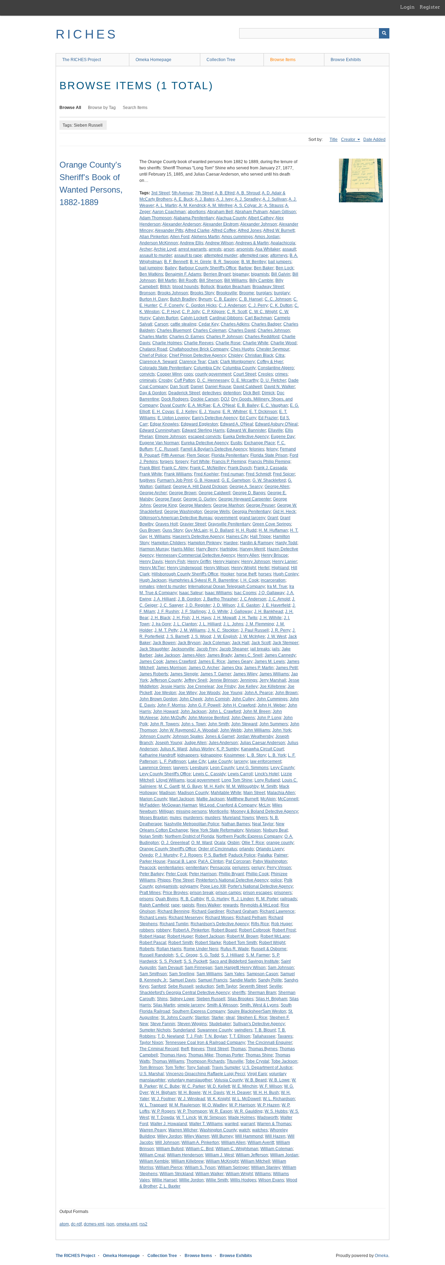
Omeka (381, 1255)
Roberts (146, 948)
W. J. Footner (163, 1098)
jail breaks (260, 649)
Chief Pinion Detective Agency (197, 355)
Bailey (171, 267)
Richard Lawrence (277, 911)
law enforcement (265, 761)
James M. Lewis (269, 661)
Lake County (220, 761)
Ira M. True (277, 586)
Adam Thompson (155, 218)
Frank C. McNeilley (208, 467)
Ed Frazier (268, 417)
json (110, 1224)
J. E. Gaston (248, 605)
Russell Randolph (156, 955)
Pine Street (183, 880)
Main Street (254, 792)
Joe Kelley (248, 686)
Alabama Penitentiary (193, 218)
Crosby (165, 380)
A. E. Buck (183, 199)
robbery (163, 930)
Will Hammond (249, 1136)
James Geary (239, 661)
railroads (288, 898)
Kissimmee (234, 755)
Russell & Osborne (268, 948)
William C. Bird (199, 1148)
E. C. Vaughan (274, 405)
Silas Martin (164, 1005)
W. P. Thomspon (192, 1111)
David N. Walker (279, 386)
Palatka (265, 855)
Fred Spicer (284, 474)
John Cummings (272, 699)
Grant (272, 517)
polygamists (166, 886)
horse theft (246, 574)
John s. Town (193, 724)
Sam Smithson (153, 973)
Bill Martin (167, 280)
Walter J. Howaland (168, 1123)
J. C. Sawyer (171, 605)
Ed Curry (248, 417)
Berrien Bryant (216, 274)
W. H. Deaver (238, 1092)
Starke (217, 1017)
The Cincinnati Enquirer (269, 1042)
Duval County (173, 405)
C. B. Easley (225, 299)
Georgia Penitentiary (251, 511)
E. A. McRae (199, 405)
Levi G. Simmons (252, 767)
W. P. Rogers (163, 1111)
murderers (193, 817)
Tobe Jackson (284, 1061)
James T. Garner (215, 674)
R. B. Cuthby (192, 898)
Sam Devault (170, 967)
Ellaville (275, 430)
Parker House (152, 861)
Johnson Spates (187, 736)
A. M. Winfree (220, 205)
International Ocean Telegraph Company (226, 586)
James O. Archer (203, 667)
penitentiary (197, 867)
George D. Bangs (249, 492)
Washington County (218, 1130)
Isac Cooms (245, 592)
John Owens (243, 717)
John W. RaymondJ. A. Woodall (188, 730)
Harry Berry (207, 549)
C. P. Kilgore (213, 311)
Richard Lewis (153, 917)
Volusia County (228, 1080)
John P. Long (269, 717)
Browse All (70, 107)
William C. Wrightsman (237, 1148)
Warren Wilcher (182, 1130)
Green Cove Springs (271, 524)
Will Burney (222, 1136)
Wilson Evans (271, 1180)
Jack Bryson (189, 642)
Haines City (237, 536)
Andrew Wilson (219, 243)
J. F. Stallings (193, 611)
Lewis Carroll (240, 773)
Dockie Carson (205, 399)
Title (334, 139)
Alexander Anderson (181, 224)
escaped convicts (204, 436)
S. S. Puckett (195, 961)
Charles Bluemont (174, 330)
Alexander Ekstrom (220, 224)
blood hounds (185, 286)
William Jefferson (252, 1155)
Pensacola (220, 867)
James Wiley (245, 674)
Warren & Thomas (274, 1123)
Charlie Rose (228, 342)
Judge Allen (195, 742)
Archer (145, 249)
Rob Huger (281, 923)
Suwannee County (214, 1030)
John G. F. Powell (204, 705)
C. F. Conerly (171, 305)
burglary (282, 292)
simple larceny (191, 1005)
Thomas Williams (168, 1061)
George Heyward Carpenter (244, 499)
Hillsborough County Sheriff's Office (185, 574)
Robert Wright (272, 942)
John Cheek (190, 699)
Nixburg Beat (275, 830)
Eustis (236, 442)
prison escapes (257, 892)
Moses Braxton (153, 817)
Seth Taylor (226, 986)
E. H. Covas (163, 411)
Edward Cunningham (159, 430)
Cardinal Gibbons (226, 317)
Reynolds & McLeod (259, 905)
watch (244, 1130)
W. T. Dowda (162, 1117)
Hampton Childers (168, 542)
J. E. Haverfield (276, 605)
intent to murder (171, 586)
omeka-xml (126, 1224)
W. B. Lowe (279, 1080)
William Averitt (261, 1142)
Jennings (248, 680)
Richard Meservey (186, 917)
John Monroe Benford (208, 717)
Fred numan (232, 474)
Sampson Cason (262, 973)
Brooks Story (202, 292)
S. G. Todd (209, 955)
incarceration (273, 580)
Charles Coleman (209, 330)
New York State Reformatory (216, 830)
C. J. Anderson (232, 305)
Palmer (281, 855)
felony (272, 449)
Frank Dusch (240, 467)
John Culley (243, 699)
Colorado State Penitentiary (165, 367)
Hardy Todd (286, 542)
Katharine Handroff (157, 755)
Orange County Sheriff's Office (167, 848)
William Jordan (284, 1155)
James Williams (274, 674)
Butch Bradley (183, 299)
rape (175, 905)
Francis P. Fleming (229, 461)
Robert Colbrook (254, 930)
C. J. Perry (258, 305)
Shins (162, 998)
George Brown (182, 492)
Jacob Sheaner (233, 649)
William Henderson (185, 1155)
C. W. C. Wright (263, 311)
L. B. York (277, 755)
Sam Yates (234, 973)
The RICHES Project (81, 59)
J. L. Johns (233, 624)
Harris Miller (182, 549)
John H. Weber (272, 705)
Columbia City (207, 367)
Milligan (166, 811)
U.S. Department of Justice (267, 1067)
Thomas (238, 1048)
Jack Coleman (216, 642)
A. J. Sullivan (274, 199)
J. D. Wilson (224, 605)
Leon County (222, 767)
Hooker (227, 574)
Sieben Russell (210, 998)
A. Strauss (273, 205)
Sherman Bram (262, 992)
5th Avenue (182, 193)
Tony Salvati (198, 1067)
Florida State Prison (269, 455)
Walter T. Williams (205, 1123)
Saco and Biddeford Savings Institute (244, 961)
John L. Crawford (225, 711)
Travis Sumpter (226, 1067)
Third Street (217, 1048)
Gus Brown (149, 530)
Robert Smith (180, 942)
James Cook (151, 661)
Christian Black (259, 355)
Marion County (153, 798)
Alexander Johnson (258, 224)
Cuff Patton (184, 380)
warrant (248, 1123)
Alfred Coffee (223, 230)
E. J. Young (209, 411)
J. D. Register (198, 605)
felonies (256, 449)
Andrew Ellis (191, 243)
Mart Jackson (181, 798)
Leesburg (199, 767)
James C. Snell (248, 655)
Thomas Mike (200, 1055)
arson (229, 249)
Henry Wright (243, 567)
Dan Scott (179, 386)
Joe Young (232, 692)
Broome (246, 292)
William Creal (152, 1155)
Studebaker (220, 1023)
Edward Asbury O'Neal (276, 424)
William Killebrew (187, 1161)
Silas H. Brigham (271, 998)
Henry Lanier (284, 561)
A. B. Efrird (225, 193)
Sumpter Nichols (155, 1030)
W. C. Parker (193, 1086)
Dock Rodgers (174, 399)
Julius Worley (202, 749)
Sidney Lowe (182, 998)
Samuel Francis (212, 980)
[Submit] (384, 33)
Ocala (219, 842)
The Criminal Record (159, 1048)
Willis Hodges (243, 1180)
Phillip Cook (257, 873)
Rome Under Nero (201, 948)
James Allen (193, 655)
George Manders (195, 505)
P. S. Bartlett (215, 855)
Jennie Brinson (223, 680)
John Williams (257, 730)
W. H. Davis (213, 1092)
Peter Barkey (151, 873)
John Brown (286, 692)
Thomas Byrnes (262, 1048)
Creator (348, 139)
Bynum (205, 299)
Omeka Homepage (153, 59)
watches (260, 1130)
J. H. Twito (247, 617)
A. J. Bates (205, 199)
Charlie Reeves (198, 342)
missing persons (191, 811)
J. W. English (225, 636)
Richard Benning (173, 911)
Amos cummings (237, 236)
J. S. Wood (201, 636)
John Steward (244, 724)
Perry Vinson (279, 867)
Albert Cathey (261, 218)
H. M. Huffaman (273, 530)
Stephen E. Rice (252, 1017)
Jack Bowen (164, 642)
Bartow (245, 267)
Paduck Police (242, 855)
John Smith (218, 724)
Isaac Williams (218, 592)
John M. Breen (256, 711)
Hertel (263, 567)
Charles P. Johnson (224, 336)
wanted (231, 1123)
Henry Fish (175, 561)
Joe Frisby (226, 686)
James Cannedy (280, 655)
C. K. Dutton (281, 305)
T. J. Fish (194, 1036)
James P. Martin (259, 667)
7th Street (204, 193)
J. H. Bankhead (268, 611)
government (226, 517)
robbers (146, 930)
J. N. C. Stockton (223, 630)
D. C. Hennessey (213, 380)
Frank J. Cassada (270, 467)
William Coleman (276, 1148)
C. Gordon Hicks (201, 305)
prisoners (283, 892)
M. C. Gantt (169, 786)
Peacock (147, 867)
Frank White (150, 474)
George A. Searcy (245, 486)
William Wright (239, 1173)
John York (281, 730)
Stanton (202, 1017)
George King (165, 505)
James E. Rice (211, 661)
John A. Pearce (258, 692)
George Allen (277, 486)
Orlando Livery (270, 848)
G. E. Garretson (235, 480)
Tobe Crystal (257, 1061)
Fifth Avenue (173, 455)
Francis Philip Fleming (269, 461)
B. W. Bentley (253, 261)
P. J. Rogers (191, 855)
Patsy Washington (270, 861)
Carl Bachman (258, 317)
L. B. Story (256, 755)
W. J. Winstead (191, 1098)
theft (185, 1048)
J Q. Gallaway (271, 592)
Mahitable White (226, 792)
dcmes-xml (94, 1224)
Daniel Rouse (218, 386)
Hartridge (228, 549)
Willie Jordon (191, 1180)
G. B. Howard (206, 480)
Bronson (147, 292)
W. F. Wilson (270, 1086)
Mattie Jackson (210, 798)
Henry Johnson (255, 561)
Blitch (165, 286)
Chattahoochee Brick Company (198, 349)
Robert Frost (284, 930)
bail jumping (151, 267)
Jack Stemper (285, 642)
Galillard (163, 486)
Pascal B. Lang (182, 861)
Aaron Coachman (169, 211)
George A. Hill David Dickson (200, 486)
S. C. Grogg (186, 955)
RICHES (87, 34)
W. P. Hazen (268, 1105)
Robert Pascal (152, 942)
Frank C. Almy (175, 467)
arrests (215, 249)
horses (264, 574)
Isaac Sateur (191, 592)
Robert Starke (208, 942)
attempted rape (254, 255)
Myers (262, 817)
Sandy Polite (270, 980)
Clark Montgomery (237, 361)
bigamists (260, 274)
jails (276, 649)
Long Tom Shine (236, 780)
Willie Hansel (164, 1180)
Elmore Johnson (170, 436)
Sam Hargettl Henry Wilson (240, 967)
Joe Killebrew (272, 686)
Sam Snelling (181, 973)
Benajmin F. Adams (183, 274)
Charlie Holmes (167, 342)
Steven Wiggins (192, 1023)
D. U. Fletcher (273, 380)
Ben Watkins (151, 274)
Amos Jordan (267, 236)
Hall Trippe (260, 536)
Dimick (268, 392)
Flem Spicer (198, 455)
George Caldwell (214, 492)
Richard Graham (242, 911)
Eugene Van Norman (159, 442)
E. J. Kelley (186, 411)
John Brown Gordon (158, 699)
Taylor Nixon (151, 1042)
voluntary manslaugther (190, 1080)
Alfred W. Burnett (278, 230)
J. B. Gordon (189, 599)
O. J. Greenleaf (175, 842)
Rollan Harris (168, 948)
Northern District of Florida (189, 836)
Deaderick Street (184, 392)
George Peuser (260, 505)
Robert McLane (275, 936)
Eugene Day (282, 436)
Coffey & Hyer (270, 361)
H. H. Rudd (246, 530)
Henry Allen (248, 555)
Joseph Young (168, 742)
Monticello (218, 811)
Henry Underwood (184, 567)
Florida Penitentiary (229, 455)
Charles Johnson (274, 330)
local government (203, 780)
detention (232, 392)
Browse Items (283, 59)
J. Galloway (241, 611)
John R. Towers (164, 724)
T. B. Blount (265, 1030)
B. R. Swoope (226, 261)
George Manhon (228, 505)
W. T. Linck (186, 1117)
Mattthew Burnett (242, 798)
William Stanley (265, 1167)
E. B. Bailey (248, 405)
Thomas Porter (229, 1055)
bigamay (241, 274)
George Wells (217, 511)
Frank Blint (149, 467)
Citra (279, 355)
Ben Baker (264, 267)
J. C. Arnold (279, 599)
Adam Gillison (282, 211)
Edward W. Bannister (246, 430)
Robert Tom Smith (240, 942)
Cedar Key (209, 324)
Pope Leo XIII (213, 886)
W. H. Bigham (163, 1092)
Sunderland (184, 1030)
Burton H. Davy (153, 299)
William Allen (233, 1142)
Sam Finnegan (198, 967)
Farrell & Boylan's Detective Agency (213, 449)
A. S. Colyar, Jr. (248, 205)
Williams (263, 1173)
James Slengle (184, 674)
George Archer (153, 492)
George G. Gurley (199, 499)
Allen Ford (179, 236)
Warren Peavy (152, 1130)
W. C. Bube (169, 1086)
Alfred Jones (249, 230)
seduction (204, 986)
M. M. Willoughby (242, 786)
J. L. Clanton (185, 624)
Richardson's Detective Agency (220, 923)
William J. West (219, 1155)
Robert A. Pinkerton (191, 930)
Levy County (282, 767)
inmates (146, 586)
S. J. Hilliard (232, 955)
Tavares (284, 1036)
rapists (188, 905)
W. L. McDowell (246, 1098)
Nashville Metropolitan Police (191, 823)
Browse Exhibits (346, 59)
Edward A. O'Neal (236, 424)
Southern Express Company (198, 1011)
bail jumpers (279, 261)
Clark (213, 361)
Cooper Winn (169, 374)
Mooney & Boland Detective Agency (264, 811)
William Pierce (169, 1167)
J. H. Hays (201, 617)
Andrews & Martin (252, 243)
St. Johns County (177, 1017)
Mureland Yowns (238, 817)
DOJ (225, 399)
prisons (146, 898)
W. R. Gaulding (248, 1111)
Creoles (265, 374)
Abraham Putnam (251, 211)
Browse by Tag (102, 107)
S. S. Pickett (170, 961)
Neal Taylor (263, 823)
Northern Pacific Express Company (249, 836)
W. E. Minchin (244, 1086)
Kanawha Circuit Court (262, 749)
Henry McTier (152, 567)
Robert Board (224, 930)
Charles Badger (266, 324)
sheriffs (238, 992)
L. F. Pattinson (173, 761)
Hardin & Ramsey (256, 542)
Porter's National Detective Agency (260, 886)
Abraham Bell (220, 211)
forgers (166, 461)
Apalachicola (282, 243)
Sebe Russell (180, 986)
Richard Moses (219, 917)
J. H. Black (160, 617)
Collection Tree (221, 59)
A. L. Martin (166, 205)
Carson (161, 324)
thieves (197, 1048)
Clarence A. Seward (158, 361)
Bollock (208, 286)
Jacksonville (182, 649)
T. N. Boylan (215, 1036)
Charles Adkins (235, 324)
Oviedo (146, 855)
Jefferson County (166, 680)
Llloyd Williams (170, 780)
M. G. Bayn (191, 786)
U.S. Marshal (151, 1073)
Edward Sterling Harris (203, 430)
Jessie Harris (172, 686)
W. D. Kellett (218, 1086)
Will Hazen (275, 1136)
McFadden (149, 805)
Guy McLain (196, 530)
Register (430, 7)
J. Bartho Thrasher (220, 599)
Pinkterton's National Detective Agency (232, 880)
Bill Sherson (210, 280)
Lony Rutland (267, 780)
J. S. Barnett (177, 636)
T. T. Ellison (239, 1036)
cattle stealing (183, 324)
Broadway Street (268, 286)
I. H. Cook (249, 580)
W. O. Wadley (214, 1105)
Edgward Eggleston (199, 424)
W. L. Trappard (153, 1105)
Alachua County (231, 218)
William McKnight (222, 1161)
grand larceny (252, 517)
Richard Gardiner (208, 911)
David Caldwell (247, 386)
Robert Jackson (210, 936)
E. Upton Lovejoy (173, 417)
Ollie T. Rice (253, 842)
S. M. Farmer (258, 955)
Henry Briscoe (274, 555)
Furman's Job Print (174, 480)
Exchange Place (259, 442)
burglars (264, 292)
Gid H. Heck (284, 511)
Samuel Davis (182, 980)
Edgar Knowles (164, 424)
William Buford (170, 1148)
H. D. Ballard (222, 530)
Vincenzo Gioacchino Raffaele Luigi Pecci (205, 1073)
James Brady (219, 655)
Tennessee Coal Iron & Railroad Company (205, 1042)
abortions (196, 211)
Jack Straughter (154, 649)
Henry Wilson (216, 567)
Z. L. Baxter (169, 1186)
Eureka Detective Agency (204, 442)
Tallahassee (263, 1036)
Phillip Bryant (231, 873)
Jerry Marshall (272, 680)
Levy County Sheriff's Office (165, 773)
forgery (181, 461)
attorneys (279, 255)
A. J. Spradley (248, 199)
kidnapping (211, 755)
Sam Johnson (281, 967)
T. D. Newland (170, 1036)
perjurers (240, 867)
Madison (167, 792)
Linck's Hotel (267, 773)
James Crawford (180, 661)
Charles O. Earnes (186, 336)
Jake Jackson (167, 655)
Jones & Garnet (219, 736)
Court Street (244, 374)
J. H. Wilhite (270, 617)
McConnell (288, 798)
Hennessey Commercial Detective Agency (195, 555)
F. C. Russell (166, 449)
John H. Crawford (239, 705)
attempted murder (220, 255)
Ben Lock (284, 267)
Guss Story (172, 530)
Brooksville (226, 292)
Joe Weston (165, 692)
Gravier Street (193, 524)
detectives (211, 392)
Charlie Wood (283, 342)
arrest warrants (192, 249)
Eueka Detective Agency (246, 436)
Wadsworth (267, 1117)
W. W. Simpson (212, 1117)
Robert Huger (180, 936)
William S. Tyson (200, 1167)
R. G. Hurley (217, 898)
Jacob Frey (206, 649)
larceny (241, 761)
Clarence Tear (192, 361)
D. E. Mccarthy (244, 380)
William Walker (209, 1173)
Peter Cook (176, 873)
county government (213, 374)
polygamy (189, 886)
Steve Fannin (162, 1023)
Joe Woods (209, 692)
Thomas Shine (259, 1055)
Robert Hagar (152, 936)
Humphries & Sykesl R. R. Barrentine (203, 580)
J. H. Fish (181, 617)
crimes (281, 374)
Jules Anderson (223, 742)
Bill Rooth (188, 280)
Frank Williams (178, 474)
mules (175, 817)
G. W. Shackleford (269, 480)
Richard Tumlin (174, 923)
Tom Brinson (151, 1067)
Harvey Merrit (252, 549)
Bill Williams (235, 280)
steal (230, 1017)
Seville (275, 986)
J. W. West (276, 636)
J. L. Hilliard (210, 624)
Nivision (253, 830)
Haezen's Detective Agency (198, 536)
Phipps (164, 880)
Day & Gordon (152, 392)
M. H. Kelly (214, 786)
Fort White (200, 461)
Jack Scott (260, 642)
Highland (280, 567)
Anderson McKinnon (158, 243)
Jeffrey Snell (195, 680)
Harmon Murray (154, 549)
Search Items (135, 107)
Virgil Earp (257, 1073)
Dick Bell (251, 392)
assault (289, 249)
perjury (258, 867)
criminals (147, 380)
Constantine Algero (276, 367)
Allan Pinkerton (153, 236)
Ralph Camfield (154, 905)
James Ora (231, 667)
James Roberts (153, 674)
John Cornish (217, 699)
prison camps (228, 892)
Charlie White (255, 342)
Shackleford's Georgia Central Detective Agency (184, 992)
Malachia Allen (281, 792)
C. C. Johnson (278, 299)
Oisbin (233, 842)
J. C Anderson (253, 599)
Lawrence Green (155, 767)
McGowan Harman (179, 805)
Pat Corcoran (238, 861)
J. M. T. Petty (166, 630)
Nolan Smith (151, 836)
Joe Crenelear (200, 686)
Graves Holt (166, 524)
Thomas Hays (173, 1055)
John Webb (231, 730)
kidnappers (188, 755)
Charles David (242, 330)
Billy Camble (261, 280)
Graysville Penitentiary (229, 524)
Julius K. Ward (173, 749)
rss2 (143, 1224)
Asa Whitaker (267, 249)
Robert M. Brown (242, 936)
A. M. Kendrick (192, 205)
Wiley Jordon (169, 1136)
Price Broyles (175, 892)
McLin (264, 805)
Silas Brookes (240, 998)
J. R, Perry (280, 630)
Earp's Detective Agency (214, 417)
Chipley (235, 355)
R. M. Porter (267, 898)
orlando (246, 848)
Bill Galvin (280, 274)
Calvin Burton (165, 317)
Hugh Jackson (153, 580)
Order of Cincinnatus (217, 848)
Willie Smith (217, 1180)
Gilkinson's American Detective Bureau (175, 517)
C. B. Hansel (250, 299)
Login (407, 7)
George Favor (168, 499)
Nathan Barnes (235, 823)
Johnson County (154, 736)
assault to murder (155, 255)
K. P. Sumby (228, 749)
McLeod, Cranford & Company (228, 805)
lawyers (180, 767)
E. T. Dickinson (263, 411)
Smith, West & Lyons (259, 1005)
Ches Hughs (242, 349)
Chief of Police (153, 355)
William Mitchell (255, 1161)
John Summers (273, 724)
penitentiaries (171, 867)
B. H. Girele (200, 261)
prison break (201, 892)
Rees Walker (208, 905)
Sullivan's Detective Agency (259, 1023)
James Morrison (171, 667)
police (276, 880)
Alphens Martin (205, 236)
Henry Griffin (199, 561)
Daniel (197, 386)
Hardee (231, 542)
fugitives (147, 480)
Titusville (235, 1061)
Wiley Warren (196, 1136)
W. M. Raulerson (184, 1105)
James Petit (287, 667)
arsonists (244, 249)
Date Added (374, 139)
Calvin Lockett (193, 317)
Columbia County (239, 367)
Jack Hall (240, 642)
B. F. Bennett (176, 261)
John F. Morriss (171, 705)
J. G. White (218, 611)
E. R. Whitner (234, 411)
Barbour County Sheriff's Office (207, 267)
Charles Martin (153, 336)
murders (212, 817)
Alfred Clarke (197, 230)
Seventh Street (253, 986)
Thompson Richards (205, 1061)
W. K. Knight (218, 1098)
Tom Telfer (175, 1067)
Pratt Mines (150, 892)
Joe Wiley (187, 692)
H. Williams (159, 536)
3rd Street (160, 193)
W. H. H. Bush (266, 1092)
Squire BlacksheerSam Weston (256, 1011)
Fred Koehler (206, 474)
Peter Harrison (203, 873)
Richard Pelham (251, 917)
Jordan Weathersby (254, 736)
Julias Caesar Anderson (262, 742)
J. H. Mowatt (224, 617)
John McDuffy (173, 717)
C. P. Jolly (191, 311)
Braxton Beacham (233, 286)
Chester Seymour (272, 349)
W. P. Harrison (242, 1105)
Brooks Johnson (172, 292)
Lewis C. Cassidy (209, 773)
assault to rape (188, 255)
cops (188, 374)
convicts (147, 374)
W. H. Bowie (189, 1092)
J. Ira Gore (161, 624)
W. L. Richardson (279, 1098)
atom (64, 1224)
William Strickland (176, 1173)
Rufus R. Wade (234, 948)
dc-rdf (76, 1224)
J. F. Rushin (168, 611)
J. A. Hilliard (164, 599)
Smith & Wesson (222, 1005)
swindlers (243, 1030)
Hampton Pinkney (204, 542)
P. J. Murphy (166, 855)
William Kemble (154, 1161)
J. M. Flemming (259, 624)
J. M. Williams (192, 630)
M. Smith (269, 786)
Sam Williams (209, 973)
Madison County (193, 792)
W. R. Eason (220, 1111)
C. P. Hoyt (171, 311)
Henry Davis (151, 561)
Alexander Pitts (169, 230)
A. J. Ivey (224, 199)
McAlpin (268, 798)
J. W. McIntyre (252, 636)
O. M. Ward (201, 842)
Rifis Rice (260, 923)
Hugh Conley (285, 574)
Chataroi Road (153, 349)
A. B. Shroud (248, 193)
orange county (279, 842)
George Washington (183, 511)
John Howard (165, 711)
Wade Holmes (241, 1117)
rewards (230, 905)
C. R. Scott (237, 311)
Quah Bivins (166, 898)
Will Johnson (167, 1142)
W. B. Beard (256, 1080)
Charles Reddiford (262, 336)
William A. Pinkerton (200, 1142)
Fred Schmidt (258, 474)
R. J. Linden (242, 898)
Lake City (197, 761)
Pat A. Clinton (211, 861)
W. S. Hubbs (276, 1111)
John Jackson (193, 711)
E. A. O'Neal (224, 405)
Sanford (158, 986)
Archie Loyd (165, 249)
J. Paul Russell (255, 630)
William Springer (233, 1167)
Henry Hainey (226, 561)
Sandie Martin (242, 980)
